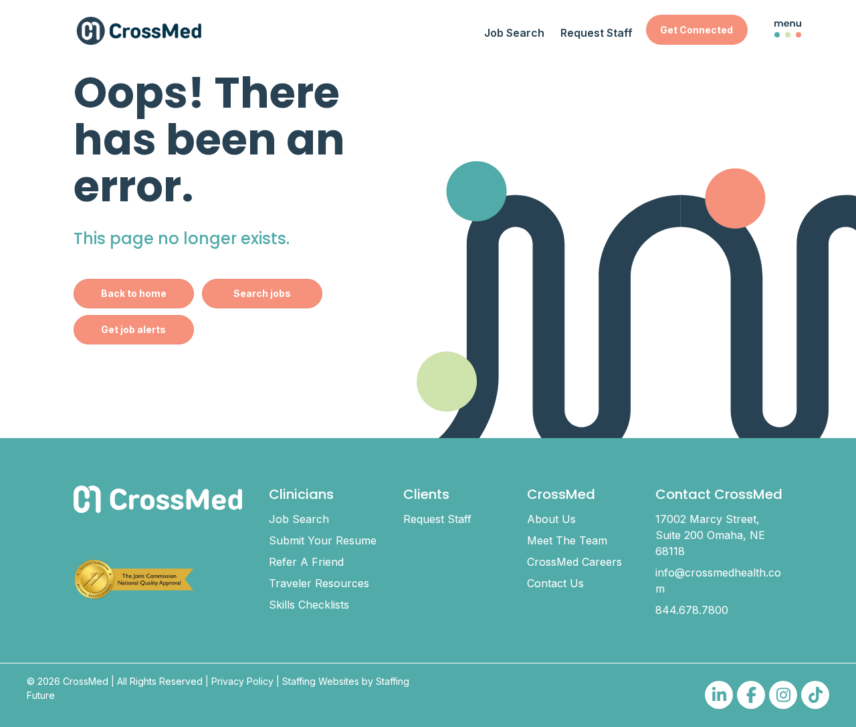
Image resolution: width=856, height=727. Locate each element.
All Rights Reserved (160, 681)
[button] (696, 30)
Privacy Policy (242, 681)
